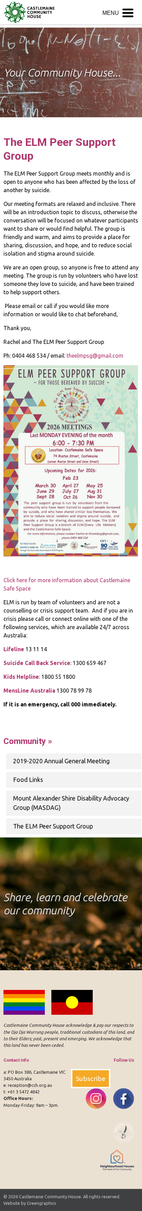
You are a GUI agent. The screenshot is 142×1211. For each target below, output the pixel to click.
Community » (27, 741)
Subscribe (90, 1078)
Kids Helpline (21, 677)
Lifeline (13, 649)
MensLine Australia (29, 690)
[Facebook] (121, 1112)
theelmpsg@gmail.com (95, 356)
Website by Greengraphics (29, 1203)
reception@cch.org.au (30, 1085)
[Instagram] (94, 1112)
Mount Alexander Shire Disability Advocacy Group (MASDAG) (71, 803)
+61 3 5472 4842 (23, 1091)
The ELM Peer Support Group (53, 826)
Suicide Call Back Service (36, 663)
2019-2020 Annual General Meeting (61, 761)
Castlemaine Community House (50, 1196)
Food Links (28, 779)
